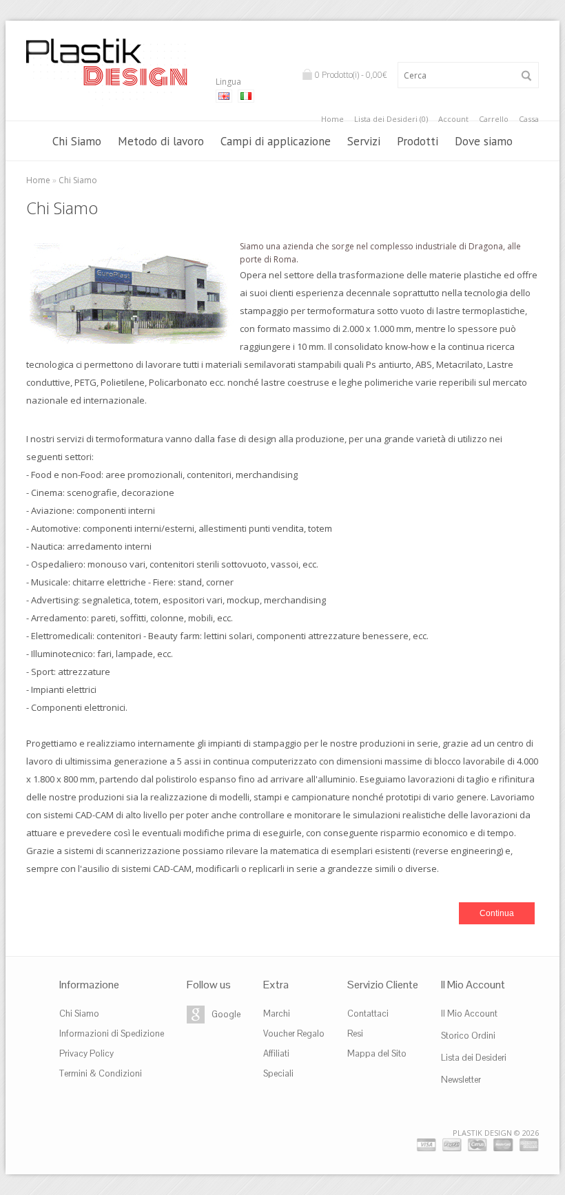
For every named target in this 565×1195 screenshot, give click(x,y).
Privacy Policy (86, 1053)
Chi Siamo (76, 141)
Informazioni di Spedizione (111, 1033)
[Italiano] (246, 96)
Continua (497, 913)
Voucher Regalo (294, 1033)
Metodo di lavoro (161, 141)
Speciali (278, 1073)
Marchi (276, 1013)
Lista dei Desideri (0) (391, 119)
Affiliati (276, 1053)
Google (226, 1014)
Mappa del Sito (377, 1053)
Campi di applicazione (275, 141)
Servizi (363, 141)
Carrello (493, 119)
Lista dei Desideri (473, 1057)
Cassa (529, 119)
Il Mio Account (469, 1013)
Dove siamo (484, 141)
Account (453, 119)
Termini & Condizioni (100, 1073)
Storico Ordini (468, 1035)
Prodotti (417, 141)
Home (332, 119)
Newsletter (461, 1079)
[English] (224, 96)
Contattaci (368, 1013)
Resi (355, 1033)
